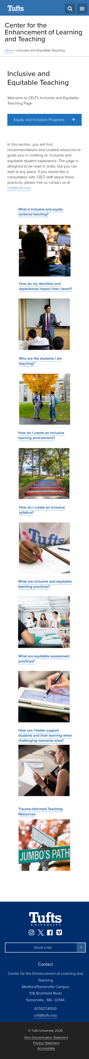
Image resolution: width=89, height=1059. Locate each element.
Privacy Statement (46, 1043)
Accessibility (46, 1048)
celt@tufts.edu (19, 188)
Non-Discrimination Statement (46, 1038)
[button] (44, 120)
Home (9, 50)
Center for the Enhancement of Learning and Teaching (43, 32)
